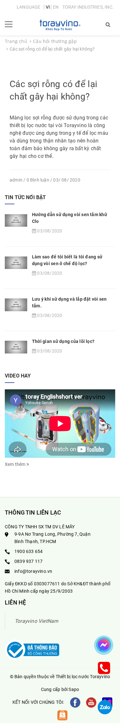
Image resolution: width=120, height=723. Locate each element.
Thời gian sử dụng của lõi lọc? (63, 341)
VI (48, 7)
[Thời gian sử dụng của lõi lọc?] (16, 346)
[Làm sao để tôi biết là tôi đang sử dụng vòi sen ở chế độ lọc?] (16, 262)
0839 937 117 (28, 561)
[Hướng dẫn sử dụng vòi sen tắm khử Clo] (16, 220)
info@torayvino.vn (33, 571)
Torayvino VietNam (36, 621)
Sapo (73, 689)
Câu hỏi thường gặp (55, 41)
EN (56, 7)
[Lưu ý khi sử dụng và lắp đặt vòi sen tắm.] (16, 304)
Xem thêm (16, 464)
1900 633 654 (28, 551)
